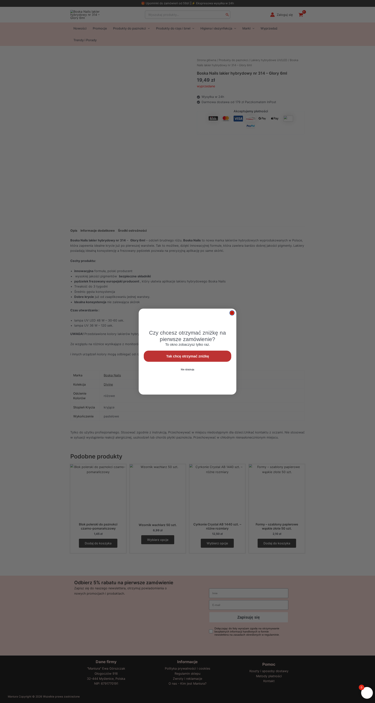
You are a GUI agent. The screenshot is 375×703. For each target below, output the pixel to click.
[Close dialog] (232, 313)
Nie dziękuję (187, 369)
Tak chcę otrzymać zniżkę (187, 356)
